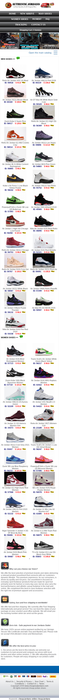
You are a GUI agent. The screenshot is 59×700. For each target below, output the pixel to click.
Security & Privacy (24, 681)
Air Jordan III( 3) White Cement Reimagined (15, 165)
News (41, 684)
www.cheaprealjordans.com (36, 686)
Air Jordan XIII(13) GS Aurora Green (15, 403)
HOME (12, 14)
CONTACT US (38, 25)
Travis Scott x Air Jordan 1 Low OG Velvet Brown (44, 446)
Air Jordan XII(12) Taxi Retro (44, 186)
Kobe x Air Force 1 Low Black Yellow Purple (15, 187)
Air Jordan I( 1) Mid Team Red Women (43, 532)
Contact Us (32, 684)
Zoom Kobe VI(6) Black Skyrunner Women (15, 381)
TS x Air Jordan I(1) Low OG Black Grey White (44, 553)
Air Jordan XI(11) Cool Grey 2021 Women (15, 446)
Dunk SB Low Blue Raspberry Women (15, 467)
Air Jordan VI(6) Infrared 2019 (43, 207)
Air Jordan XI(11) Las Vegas (44, 143)
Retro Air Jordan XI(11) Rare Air (43, 269)
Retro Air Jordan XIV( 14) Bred (15, 80)
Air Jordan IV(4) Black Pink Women (15, 553)
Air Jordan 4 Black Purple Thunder (15, 309)
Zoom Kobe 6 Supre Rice (15, 121)
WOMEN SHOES (19, 19)
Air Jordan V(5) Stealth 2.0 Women (44, 403)
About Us (10, 681)
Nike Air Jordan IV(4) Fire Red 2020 (15, 330)
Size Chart (39, 681)
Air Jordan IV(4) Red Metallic (43, 250)
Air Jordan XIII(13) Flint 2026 (44, 80)
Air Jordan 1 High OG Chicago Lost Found (15, 230)
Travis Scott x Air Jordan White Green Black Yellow (44, 360)
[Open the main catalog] (55, 53)
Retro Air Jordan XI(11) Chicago (15, 250)
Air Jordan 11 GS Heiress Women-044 (15, 424)
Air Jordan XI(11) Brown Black (15, 100)
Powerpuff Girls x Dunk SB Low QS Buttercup (15, 208)
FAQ (47, 19)
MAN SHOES (45, 14)
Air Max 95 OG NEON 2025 (43, 308)
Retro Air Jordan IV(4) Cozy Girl (15, 269)
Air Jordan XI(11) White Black (15, 289)
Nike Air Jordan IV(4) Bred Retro (43, 229)
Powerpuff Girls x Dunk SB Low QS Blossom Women (44, 467)
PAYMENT (36, 19)
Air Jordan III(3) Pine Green (43, 164)
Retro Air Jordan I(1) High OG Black (43, 122)
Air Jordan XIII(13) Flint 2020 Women (15, 510)
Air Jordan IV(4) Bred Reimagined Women (15, 360)
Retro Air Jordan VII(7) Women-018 (44, 424)
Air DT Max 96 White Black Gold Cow (43, 101)
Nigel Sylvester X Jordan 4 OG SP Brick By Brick (15, 532)
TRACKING (21, 25)
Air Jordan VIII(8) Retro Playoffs (43, 289)
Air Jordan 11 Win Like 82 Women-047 (44, 510)
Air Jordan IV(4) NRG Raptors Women (43, 381)
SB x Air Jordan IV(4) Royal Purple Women (43, 489)
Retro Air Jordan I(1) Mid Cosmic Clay (15, 144)
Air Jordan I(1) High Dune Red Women (15, 489)
